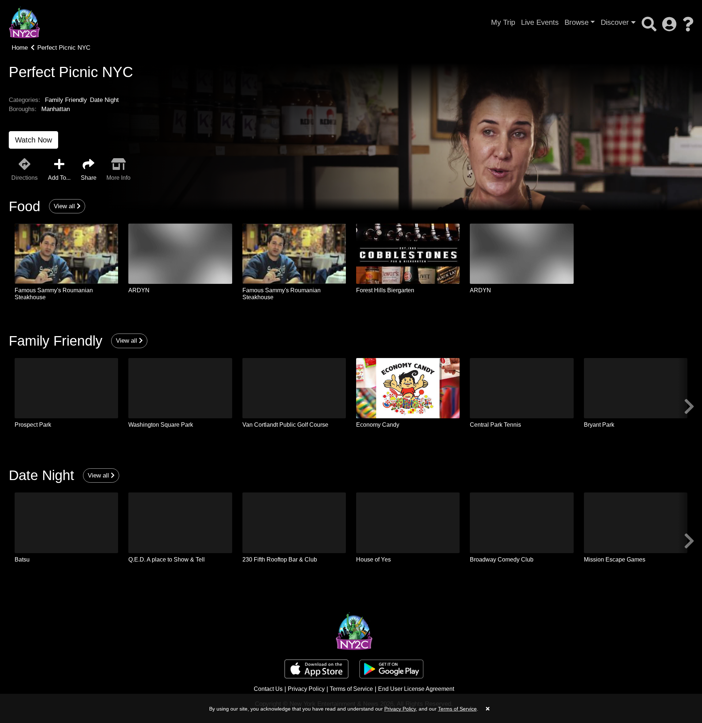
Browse (577, 22)
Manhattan (55, 109)
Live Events (540, 22)
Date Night (104, 99)
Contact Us (268, 689)
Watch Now (33, 140)
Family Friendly (66, 99)
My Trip (503, 22)
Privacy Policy (306, 689)
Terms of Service (351, 689)
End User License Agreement (416, 689)
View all (65, 206)
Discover (616, 22)
